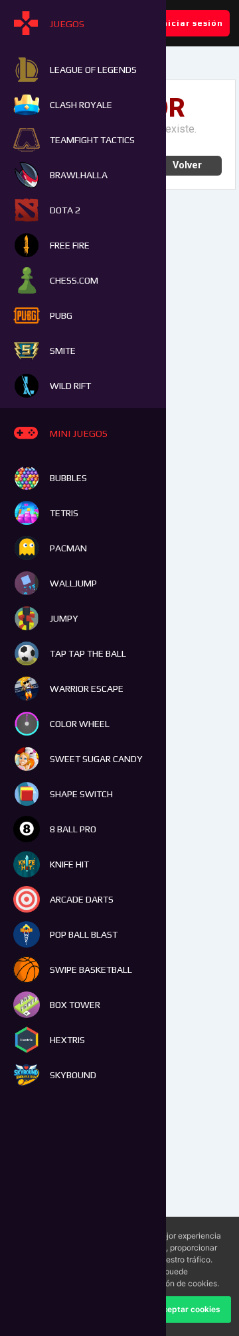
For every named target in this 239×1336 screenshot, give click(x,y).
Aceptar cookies (188, 1309)
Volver (187, 165)
